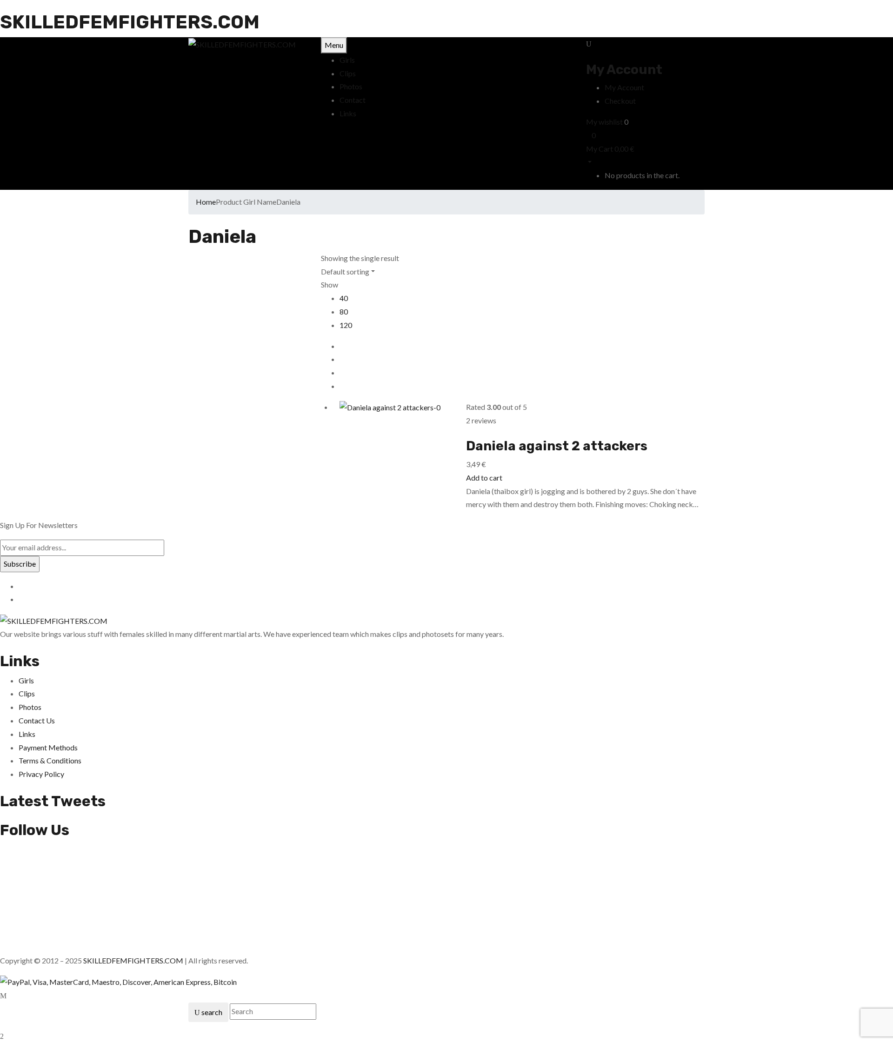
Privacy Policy (41, 773)
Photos (30, 706)
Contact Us (37, 720)
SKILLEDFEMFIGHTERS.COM (130, 22)
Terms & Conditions (50, 760)
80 (344, 311)
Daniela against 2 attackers (556, 446)
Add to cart (484, 477)
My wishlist (604, 121)
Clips (27, 693)
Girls (26, 680)
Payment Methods (48, 747)
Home (206, 201)
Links (27, 733)
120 (346, 325)
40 (344, 298)
